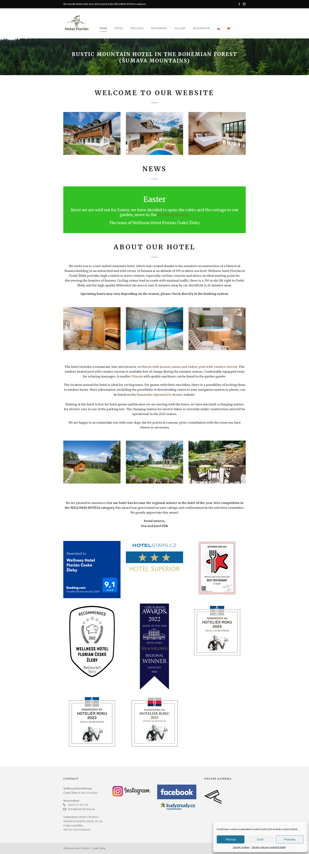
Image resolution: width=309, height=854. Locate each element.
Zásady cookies (241, 847)
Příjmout (231, 839)
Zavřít (260, 839)
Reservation (201, 28)
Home (103, 28)
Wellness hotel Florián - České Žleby (84, 848)
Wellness (137, 28)
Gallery (180, 28)
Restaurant (159, 28)
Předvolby (290, 839)
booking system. (173, 214)
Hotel (118, 28)
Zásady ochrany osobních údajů (268, 847)
